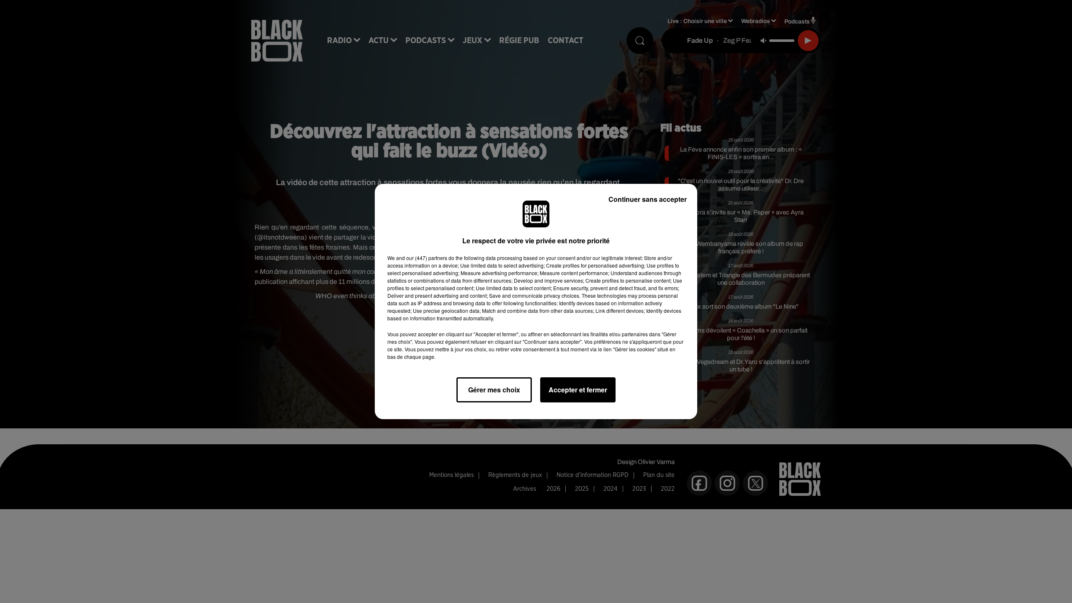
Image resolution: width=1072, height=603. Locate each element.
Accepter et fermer (578, 389)
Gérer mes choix (494, 389)
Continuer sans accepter (647, 199)
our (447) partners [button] (426, 257)
